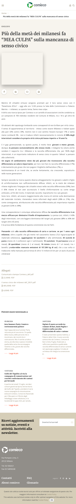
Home (4, 13)
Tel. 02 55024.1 (7, 466)
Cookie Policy (51, 494)
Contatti (6, 478)
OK (52, 500)
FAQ (29, 478)
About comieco (10, 482)
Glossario (32, 482)
